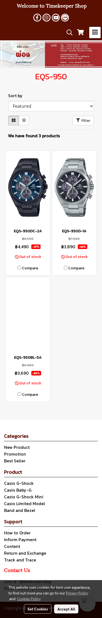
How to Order (17, 532)
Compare (30, 268)
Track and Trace (20, 560)
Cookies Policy (29, 598)
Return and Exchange (25, 553)
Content (12, 546)
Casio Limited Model (24, 503)
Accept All (66, 608)
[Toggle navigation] (95, 32)
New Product (17, 447)
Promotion (15, 454)
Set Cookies (37, 608)
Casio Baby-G (18, 490)
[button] (67, 32)
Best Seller (15, 460)
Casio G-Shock (19, 483)
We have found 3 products (34, 135)
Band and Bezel (19, 510)
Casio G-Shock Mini (23, 496)
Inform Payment (20, 539)
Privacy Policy (77, 592)
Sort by (17, 95)
